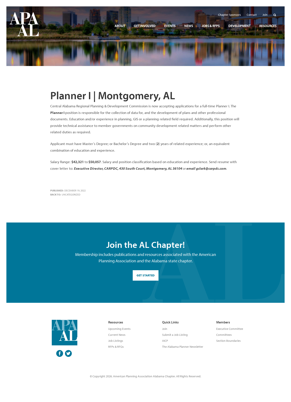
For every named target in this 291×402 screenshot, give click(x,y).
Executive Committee (229, 329)
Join (164, 329)
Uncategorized (71, 194)
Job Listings (115, 341)
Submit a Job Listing (175, 335)
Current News (116, 335)
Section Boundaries (228, 341)
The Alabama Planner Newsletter (182, 347)
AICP (165, 341)
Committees (224, 335)
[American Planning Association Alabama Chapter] (24, 24)
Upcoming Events (119, 329)
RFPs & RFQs (116, 347)
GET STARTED (146, 275)
